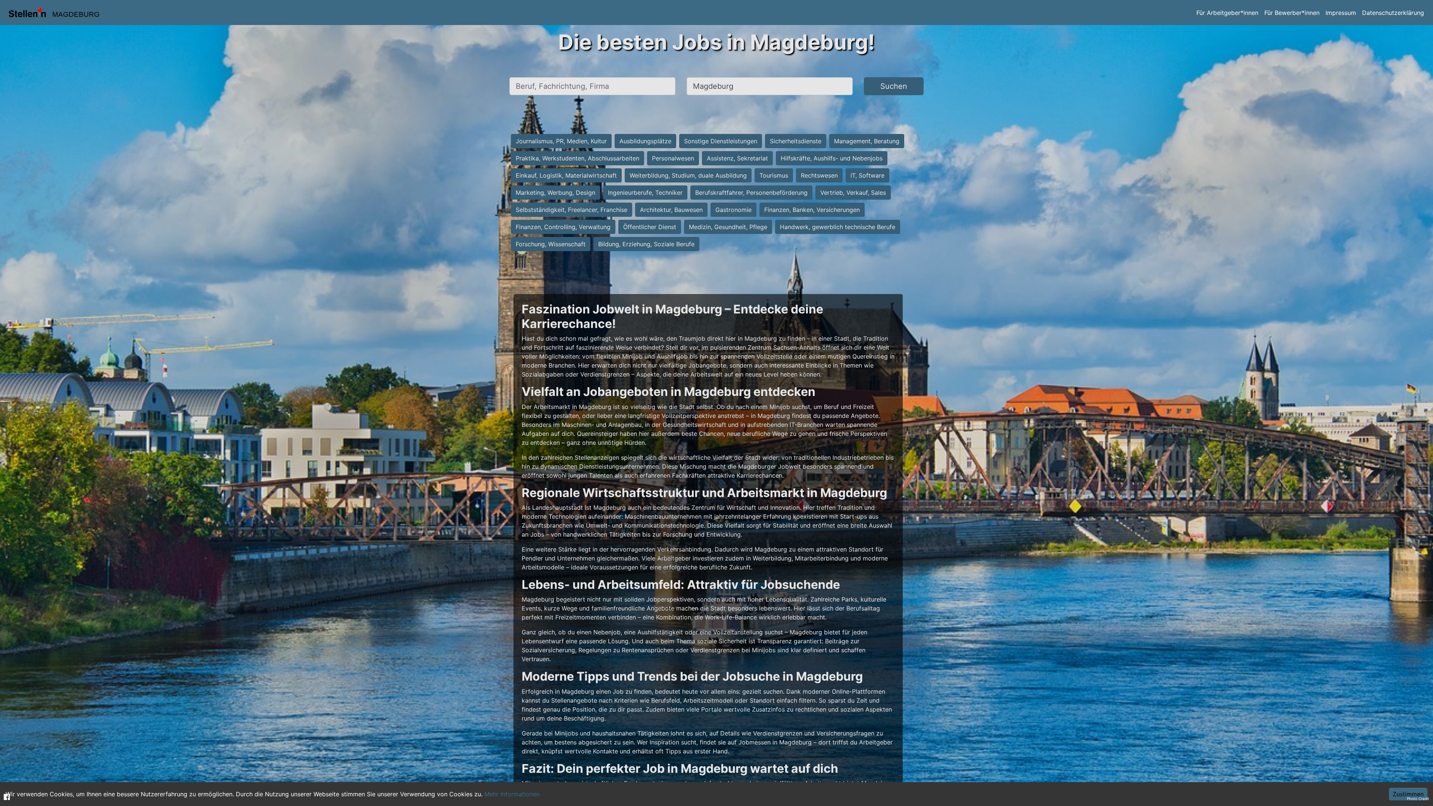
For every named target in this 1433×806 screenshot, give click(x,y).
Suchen (893, 86)
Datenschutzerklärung (1393, 12)
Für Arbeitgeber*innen (1227, 12)
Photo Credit (1418, 798)
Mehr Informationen (512, 794)
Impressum (1341, 12)
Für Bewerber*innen (1292, 12)
